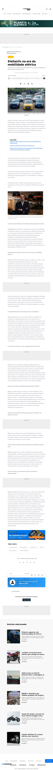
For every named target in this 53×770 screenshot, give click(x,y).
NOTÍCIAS (9, 13)
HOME (4, 13)
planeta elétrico (33, 547)
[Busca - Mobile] (47, 9)
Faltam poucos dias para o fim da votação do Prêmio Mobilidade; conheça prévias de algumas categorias (26, 149)
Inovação (7, 47)
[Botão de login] (50, 9)
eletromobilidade (23, 547)
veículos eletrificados (23, 550)
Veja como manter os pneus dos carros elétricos (22, 145)
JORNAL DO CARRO (36, 13)
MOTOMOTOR (44, 13)
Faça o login (26, 600)
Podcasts (23, 765)
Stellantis (42, 547)
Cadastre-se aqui (23, 583)
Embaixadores (23, 760)
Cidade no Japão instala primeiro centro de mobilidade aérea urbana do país (25, 142)
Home (4, 47)
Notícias (13, 765)
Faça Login (49, 760)
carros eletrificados (13, 547)
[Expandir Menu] (3, 9)
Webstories (42, 765)
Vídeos (32, 765)
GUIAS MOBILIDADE (17, 13)
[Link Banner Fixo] (26, 535)
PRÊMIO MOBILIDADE (27, 13)
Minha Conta (31, 760)
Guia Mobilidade (13, 760)
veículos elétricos (12, 550)
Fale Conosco (39, 760)
